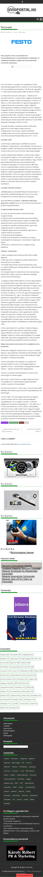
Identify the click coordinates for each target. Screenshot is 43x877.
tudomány (17, 699)
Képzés (22, 422)
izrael (15, 671)
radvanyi (22, 32)
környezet (31, 675)
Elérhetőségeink (9, 731)
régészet (15, 695)
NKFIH (30, 687)
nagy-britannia (7, 687)
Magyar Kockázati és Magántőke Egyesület (20, 572)
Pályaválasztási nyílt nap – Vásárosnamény (11, 430)
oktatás (4, 691)
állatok (4, 708)
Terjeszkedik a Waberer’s (12, 821)
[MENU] (41, 19)
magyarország (6, 683)
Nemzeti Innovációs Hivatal (17, 565)
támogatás (5, 703)
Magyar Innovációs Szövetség (18, 576)
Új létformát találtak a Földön (34, 430)
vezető (33, 703)
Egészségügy (27, 659)
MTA (26, 683)
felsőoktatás (6, 667)
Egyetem (5, 659)
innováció (29, 667)
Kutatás (4, 675)
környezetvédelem (8, 679)
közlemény (22, 679)
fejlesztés (14, 663)
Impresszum (7, 728)
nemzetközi (20, 687)
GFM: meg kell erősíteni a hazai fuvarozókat (18, 828)
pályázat (5, 695)
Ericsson (4, 663)
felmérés (25, 663)
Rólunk (5, 733)
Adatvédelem (8, 723)
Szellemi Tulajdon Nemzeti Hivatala (21, 568)
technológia (5, 699)
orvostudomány (16, 691)
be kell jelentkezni (24, 444)
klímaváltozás (26, 671)
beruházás (16, 654)
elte (37, 659)
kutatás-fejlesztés (17, 675)
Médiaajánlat (7, 736)
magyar (33, 679)
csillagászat (28, 654)
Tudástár (6, 726)
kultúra (38, 671)
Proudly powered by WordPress (13, 871)
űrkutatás (14, 708)
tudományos (29, 699)
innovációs (5, 671)
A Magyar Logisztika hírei (16, 811)
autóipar (5, 654)
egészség (15, 659)
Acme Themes (21, 874)
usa (15, 703)
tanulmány (36, 695)
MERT (17, 683)
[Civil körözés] (21, 639)
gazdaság (17, 667)
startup (25, 695)
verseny (24, 703)
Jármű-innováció (13, 422)
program (29, 691)
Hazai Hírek (5, 422)
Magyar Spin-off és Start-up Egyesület (17, 580)
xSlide (26, 422)
